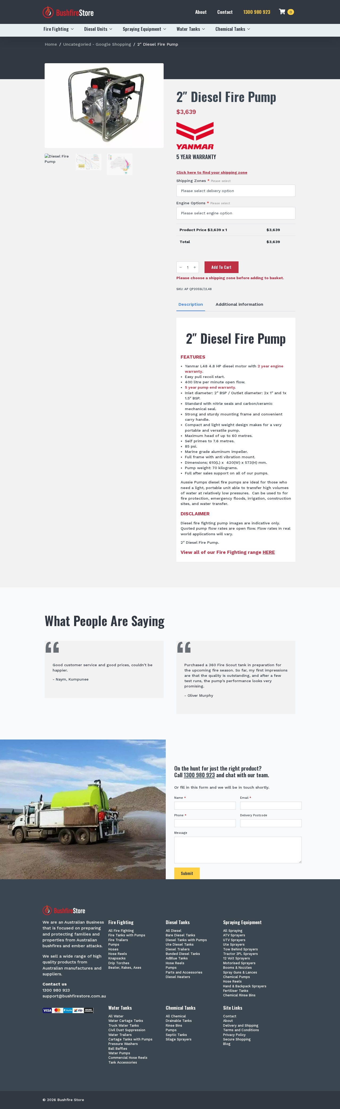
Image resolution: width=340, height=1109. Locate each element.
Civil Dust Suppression (126, 1030)
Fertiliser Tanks (235, 991)
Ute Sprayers (234, 944)
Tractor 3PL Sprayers (240, 954)
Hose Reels (117, 954)
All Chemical (176, 1016)
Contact (225, 11)
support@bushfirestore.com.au (74, 995)
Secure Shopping (237, 1039)
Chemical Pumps (236, 977)
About (201, 11)
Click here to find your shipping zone (211, 172)
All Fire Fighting (121, 931)
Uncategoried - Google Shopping (97, 44)
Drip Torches (118, 963)
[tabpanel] (235, 440)
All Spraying (233, 931)
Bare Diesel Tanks (180, 935)
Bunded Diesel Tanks (183, 954)
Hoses (113, 949)
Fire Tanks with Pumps (126, 935)
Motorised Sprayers (239, 963)
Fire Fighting (56, 28)
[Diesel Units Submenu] (112, 29)
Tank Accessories (122, 1062)
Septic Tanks (176, 1035)
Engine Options (203, 203)
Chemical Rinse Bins (239, 995)
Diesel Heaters (178, 977)
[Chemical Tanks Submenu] (250, 29)
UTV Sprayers (234, 940)
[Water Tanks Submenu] (205, 29)
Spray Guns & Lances (240, 972)
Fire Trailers (118, 940)
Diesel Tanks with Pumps (186, 940)
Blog (227, 1044)
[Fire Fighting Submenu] (74, 29)
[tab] (190, 304)
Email (245, 797)
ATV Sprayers (234, 935)
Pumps (113, 944)
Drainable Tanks (179, 1021)
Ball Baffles (117, 1049)
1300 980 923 (256, 12)
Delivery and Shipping (240, 1025)
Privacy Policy (234, 1035)
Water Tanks (188, 28)
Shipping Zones (203, 180)
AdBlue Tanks (177, 958)
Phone (180, 815)
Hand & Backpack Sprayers (244, 986)
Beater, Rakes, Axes (124, 968)
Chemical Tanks (230, 28)
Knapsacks (117, 958)
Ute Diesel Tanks (180, 944)
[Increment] (195, 267)
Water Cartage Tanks (125, 1021)
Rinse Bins (174, 1025)
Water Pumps (119, 1053)
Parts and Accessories (184, 972)
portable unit (218, 488)
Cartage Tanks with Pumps (130, 1039)
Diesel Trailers (178, 949)
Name (180, 797)
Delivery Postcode (253, 815)
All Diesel (173, 931)
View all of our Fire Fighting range (228, 552)
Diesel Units (95, 28)
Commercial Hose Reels (127, 1058)
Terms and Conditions (241, 1030)
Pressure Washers (123, 1044)
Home (51, 44)
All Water (116, 1016)
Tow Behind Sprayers (240, 949)
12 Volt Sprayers (236, 958)
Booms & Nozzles (237, 968)
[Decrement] (181, 267)
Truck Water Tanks (123, 1025)
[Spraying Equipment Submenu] (166, 29)
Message (180, 832)
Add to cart (221, 267)
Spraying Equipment (142, 28)
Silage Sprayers (179, 1039)
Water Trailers (120, 1035)
